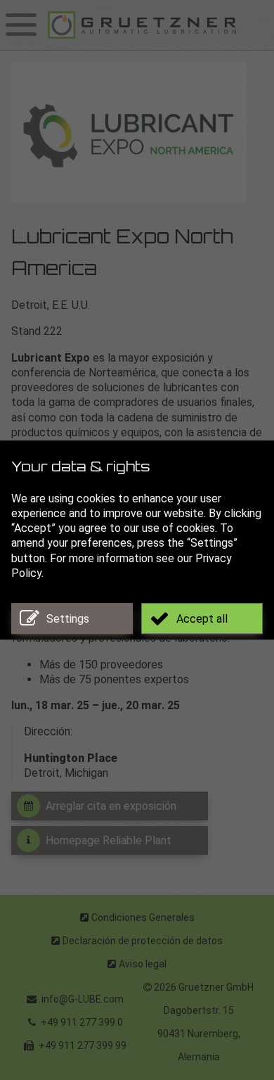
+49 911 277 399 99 (81, 1045)
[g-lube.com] (158, 25)
